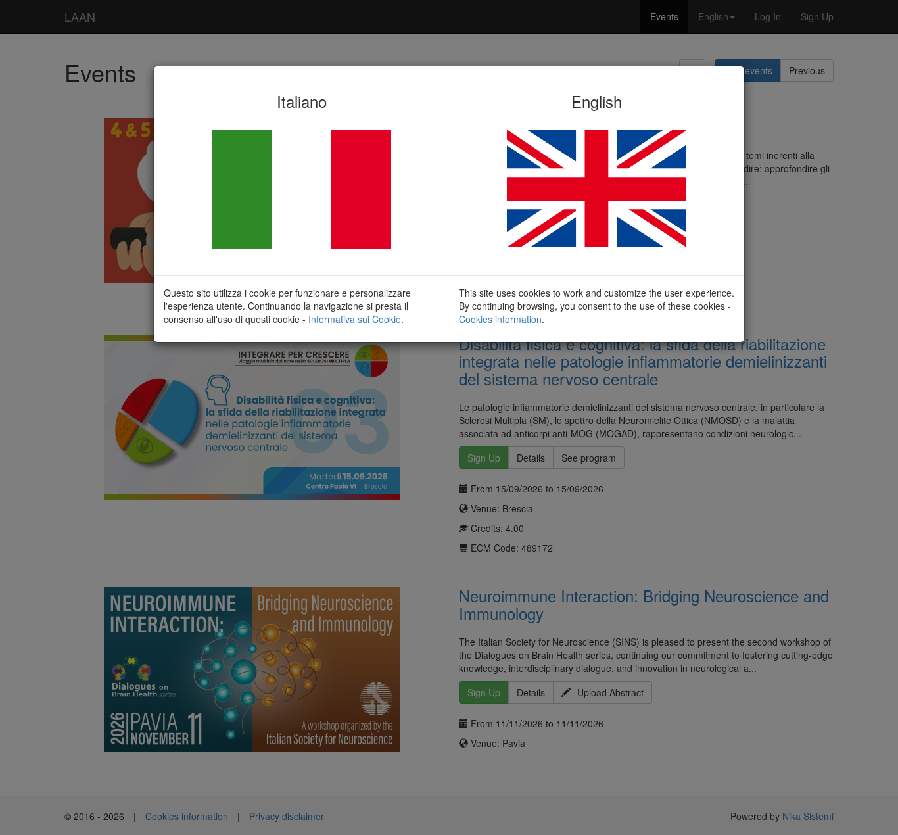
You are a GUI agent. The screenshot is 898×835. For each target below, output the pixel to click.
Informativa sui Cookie (354, 318)
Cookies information (500, 318)
